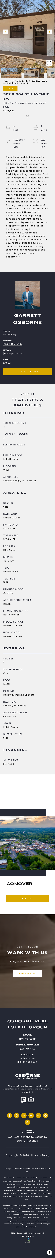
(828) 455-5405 (12, 343)
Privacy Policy (40, 1155)
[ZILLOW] (27, 1122)
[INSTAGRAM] (16, 1115)
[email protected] (20, 83)
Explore (27, 898)
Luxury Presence (27, 1140)
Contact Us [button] (27, 973)
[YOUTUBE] (31, 1115)
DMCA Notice (27, 1236)
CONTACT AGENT (27, 371)
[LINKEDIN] (24, 1115)
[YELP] (38, 1115)
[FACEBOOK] (9, 1115)
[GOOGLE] (45, 1115)
